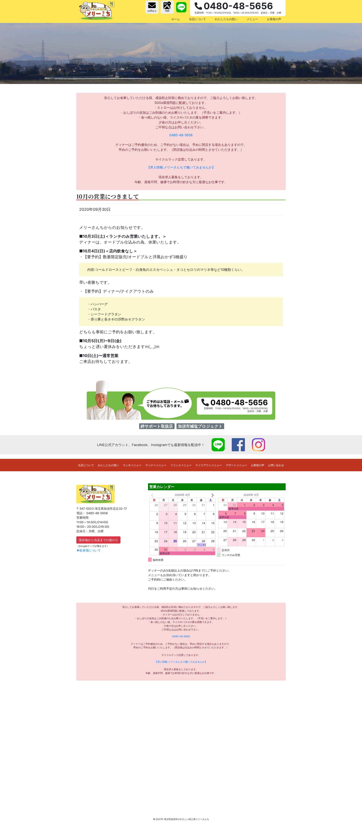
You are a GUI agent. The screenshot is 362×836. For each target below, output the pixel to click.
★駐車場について (88, 550)
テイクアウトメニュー (209, 465)
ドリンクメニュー (181, 465)
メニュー (252, 19)
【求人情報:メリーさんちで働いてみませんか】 (181, 167)
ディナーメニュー (155, 465)
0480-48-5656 (181, 135)
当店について (197, 19)
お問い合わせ (276, 465)
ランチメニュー (132, 465)
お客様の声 (274, 19)
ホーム (175, 19)
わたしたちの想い (226, 19)
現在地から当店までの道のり (98, 540)
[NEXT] (212, 495)
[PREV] (152, 495)
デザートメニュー (236, 465)
